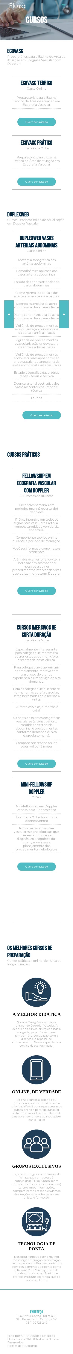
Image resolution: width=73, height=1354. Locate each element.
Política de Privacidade (22, 1346)
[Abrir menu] (64, 6)
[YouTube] (44, 1328)
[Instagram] (36, 1328)
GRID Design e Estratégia (38, 1335)
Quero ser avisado (36, 121)
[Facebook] (29, 1328)
